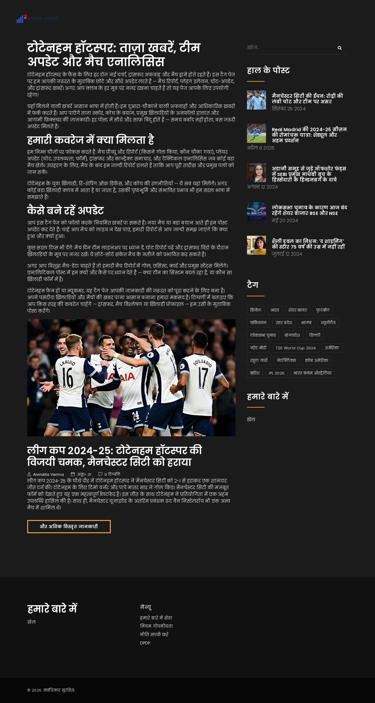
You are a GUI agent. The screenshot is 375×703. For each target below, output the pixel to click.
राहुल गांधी (259, 360)
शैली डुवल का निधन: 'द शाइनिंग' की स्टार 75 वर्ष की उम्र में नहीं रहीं (308, 244)
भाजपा (306, 323)
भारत (275, 310)
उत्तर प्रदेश (284, 323)
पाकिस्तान (258, 323)
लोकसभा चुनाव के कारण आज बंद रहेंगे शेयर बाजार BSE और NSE (309, 210)
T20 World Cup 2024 (296, 348)
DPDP (145, 643)
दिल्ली (315, 335)
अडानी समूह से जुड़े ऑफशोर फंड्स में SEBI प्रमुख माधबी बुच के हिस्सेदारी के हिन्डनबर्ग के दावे (309, 174)
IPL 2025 (276, 373)
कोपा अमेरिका (316, 360)
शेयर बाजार (297, 310)
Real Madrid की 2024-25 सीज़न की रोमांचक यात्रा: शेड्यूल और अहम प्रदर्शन (309, 135)
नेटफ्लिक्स (286, 360)
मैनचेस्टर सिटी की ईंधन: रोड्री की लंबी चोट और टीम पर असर (307, 99)
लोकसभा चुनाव (263, 335)
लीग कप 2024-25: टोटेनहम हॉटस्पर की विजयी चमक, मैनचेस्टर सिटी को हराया (114, 456)
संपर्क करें (159, 635)
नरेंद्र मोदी (258, 348)
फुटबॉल (323, 310)
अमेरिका (332, 348)
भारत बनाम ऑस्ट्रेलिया (312, 373)
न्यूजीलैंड (328, 323)
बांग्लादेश (292, 335)
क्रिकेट (256, 310)
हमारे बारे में (151, 618)
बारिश (255, 373)
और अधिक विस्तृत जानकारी (69, 527)
